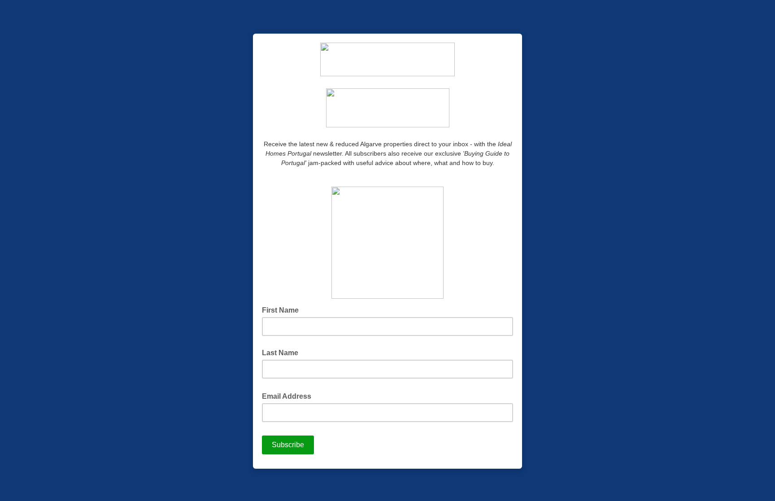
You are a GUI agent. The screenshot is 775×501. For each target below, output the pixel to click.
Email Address (289, 396)
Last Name (280, 353)
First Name (280, 310)
